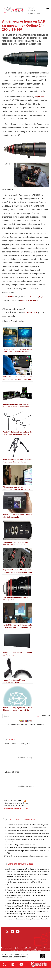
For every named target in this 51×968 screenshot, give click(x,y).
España (31, 8)
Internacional (34, 13)
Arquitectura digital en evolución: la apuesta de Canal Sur (26, 831)
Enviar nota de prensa (26, 950)
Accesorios (34, 297)
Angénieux (39, 97)
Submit (38, 716)
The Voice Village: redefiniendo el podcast (21, 845)
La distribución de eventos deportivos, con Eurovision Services (28, 836)
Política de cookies (7, 948)
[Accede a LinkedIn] (13, 964)
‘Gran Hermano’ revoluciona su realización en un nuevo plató (27, 856)
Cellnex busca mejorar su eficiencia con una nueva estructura (28, 834)
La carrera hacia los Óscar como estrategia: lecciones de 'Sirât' (28, 848)
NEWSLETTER (31, 312)
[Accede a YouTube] (21, 964)
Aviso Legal (38, 948)
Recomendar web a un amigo (13, 805)
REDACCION (9, 297)
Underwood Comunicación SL (15, 957)
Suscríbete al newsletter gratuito (16, 808)
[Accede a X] (4, 964)
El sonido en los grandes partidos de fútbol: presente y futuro (27, 825)
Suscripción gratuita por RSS (14, 800)
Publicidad (29, 948)
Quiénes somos (20, 948)
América (31, 11)
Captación (43, 297)
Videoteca (12, 739)
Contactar (38, 950)
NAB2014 (34, 300)
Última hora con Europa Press (20, 864)
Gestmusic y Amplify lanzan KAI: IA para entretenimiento (26, 828)
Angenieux (24, 300)
